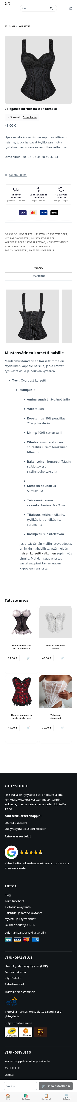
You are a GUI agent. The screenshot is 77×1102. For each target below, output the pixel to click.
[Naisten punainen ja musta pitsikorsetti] (21, 691)
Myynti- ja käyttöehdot (20, 919)
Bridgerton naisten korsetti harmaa (21, 647)
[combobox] (34, 8)
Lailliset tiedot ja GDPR (20, 925)
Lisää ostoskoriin (58, 1086)
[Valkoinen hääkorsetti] (55, 691)
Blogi (8, 895)
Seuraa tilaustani (16, 822)
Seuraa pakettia (15, 972)
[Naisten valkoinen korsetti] (55, 622)
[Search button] (51, 8)
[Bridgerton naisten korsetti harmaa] (21, 622)
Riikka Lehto (30, 117)
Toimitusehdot (14, 901)
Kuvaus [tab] (38, 267)
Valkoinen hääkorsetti (55, 716)
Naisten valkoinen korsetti (55, 647)
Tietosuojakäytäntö (18, 907)
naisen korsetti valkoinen (38, 553)
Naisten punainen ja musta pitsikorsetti (21, 716)
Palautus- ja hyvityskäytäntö (23, 913)
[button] (16, 175)
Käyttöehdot (13, 978)
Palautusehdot (14, 984)
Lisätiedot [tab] (38, 276)
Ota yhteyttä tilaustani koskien (25, 828)
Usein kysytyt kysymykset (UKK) (26, 966)
